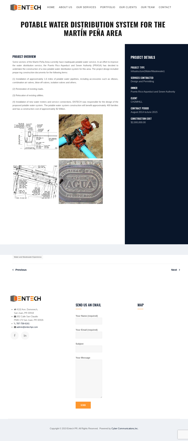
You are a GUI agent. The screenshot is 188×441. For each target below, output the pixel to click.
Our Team (148, 7)
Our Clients (128, 7)
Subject (79, 343)
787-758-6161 (23, 323)
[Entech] (25, 7)
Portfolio (107, 7)
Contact (165, 7)
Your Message (83, 357)
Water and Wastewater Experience (28, 257)
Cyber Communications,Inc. (124, 428)
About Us (65, 7)
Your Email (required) (87, 330)
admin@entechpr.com (27, 327)
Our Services (86, 7)
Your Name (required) (87, 316)
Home (51, 7)
